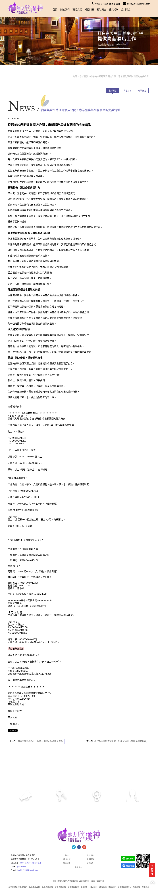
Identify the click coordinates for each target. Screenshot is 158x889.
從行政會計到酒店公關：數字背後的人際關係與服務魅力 (121, 741)
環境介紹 (77, 9)
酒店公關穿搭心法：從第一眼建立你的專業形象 (40, 741)
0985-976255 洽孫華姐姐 (107, 3)
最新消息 (126, 9)
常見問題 (89, 9)
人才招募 (127, 90)
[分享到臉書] (79, 847)
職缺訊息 (101, 9)
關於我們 (65, 9)
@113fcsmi (21, 866)
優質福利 (113, 9)
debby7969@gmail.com (138, 3)
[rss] (84, 847)
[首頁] (25, 8)
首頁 (55, 9)
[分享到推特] (74, 847)
